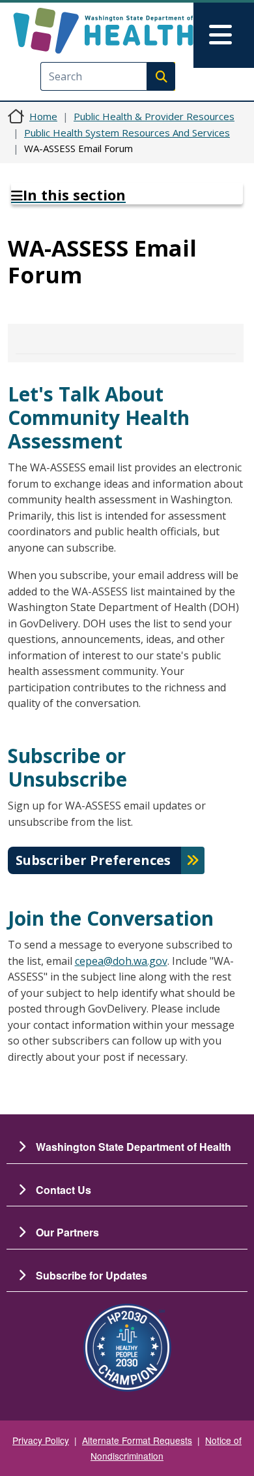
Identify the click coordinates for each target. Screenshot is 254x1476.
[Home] (103, 31)
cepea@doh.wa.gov (121, 961)
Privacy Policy (40, 1440)
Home (43, 116)
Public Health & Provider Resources (154, 116)
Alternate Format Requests (137, 1440)
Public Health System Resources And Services (127, 132)
